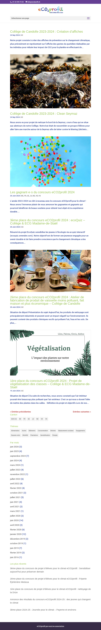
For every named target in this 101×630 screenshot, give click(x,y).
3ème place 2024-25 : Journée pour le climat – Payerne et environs (43, 610)
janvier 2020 (16, 534)
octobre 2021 (16, 493)
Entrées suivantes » (82, 411)
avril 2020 (14, 525)
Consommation (43, 431)
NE (34, 196)
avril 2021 (14, 506)
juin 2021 (14, 502)
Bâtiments (32, 431)
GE (22, 35)
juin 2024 (14, 460)
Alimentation (15, 431)
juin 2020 (14, 520)
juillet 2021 (15, 497)
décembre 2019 (17, 539)
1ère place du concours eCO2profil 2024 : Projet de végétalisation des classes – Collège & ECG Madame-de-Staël (50, 384)
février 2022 (15, 488)
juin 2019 (14, 548)
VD (37, 196)
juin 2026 (14, 446)
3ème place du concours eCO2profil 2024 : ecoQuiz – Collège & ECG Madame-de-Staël (47, 221)
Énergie (54, 435)
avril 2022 (14, 483)
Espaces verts (15, 435)
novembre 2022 (17, 474)
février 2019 (15, 552)
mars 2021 (15, 511)
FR (25, 196)
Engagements (80, 431)
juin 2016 (14, 557)
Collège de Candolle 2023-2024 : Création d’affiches (46, 31)
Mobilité (25, 435)
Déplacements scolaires (66, 431)
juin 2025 (14, 451)
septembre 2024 (18, 456)
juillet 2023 (15, 469)
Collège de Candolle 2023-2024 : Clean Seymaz (43, 113)
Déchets (53, 431)
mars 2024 (15, 465)
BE (22, 196)
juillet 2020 (15, 516)
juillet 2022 (15, 479)
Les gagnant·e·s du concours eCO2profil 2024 (42, 192)
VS (40, 196)
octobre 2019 (16, 543)
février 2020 (15, 529)
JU (31, 196)
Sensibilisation (45, 435)
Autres (24, 431)
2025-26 (14, 419)
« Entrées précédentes (20, 411)
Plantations (34, 435)
